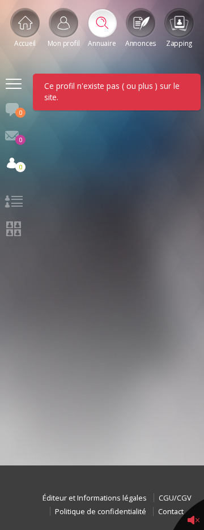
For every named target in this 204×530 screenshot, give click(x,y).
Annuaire (102, 43)
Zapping (179, 43)
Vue (13, 203)
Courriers (20, 139)
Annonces (140, 43)
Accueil (25, 43)
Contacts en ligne (20, 167)
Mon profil (64, 43)
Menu (13, 85)
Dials (20, 112)
